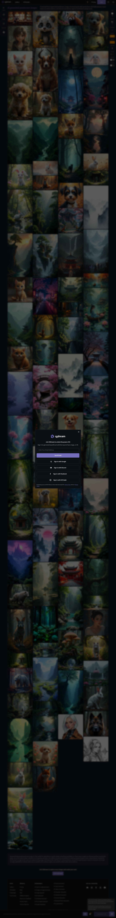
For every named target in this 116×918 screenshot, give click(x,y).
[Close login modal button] (78, 432)
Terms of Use (67, 484)
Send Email (58, 455)
